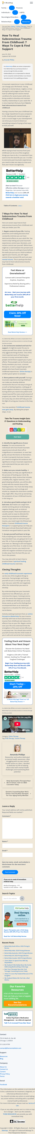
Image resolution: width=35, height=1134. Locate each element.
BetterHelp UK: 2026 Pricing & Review (16, 955)
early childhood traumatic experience (18, 573)
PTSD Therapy (9, 738)
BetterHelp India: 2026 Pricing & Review (17, 950)
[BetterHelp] (17, 176)
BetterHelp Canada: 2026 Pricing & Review (18, 958)
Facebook (3, 1084)
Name (5, 841)
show (19, 206)
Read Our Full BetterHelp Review (15, 936)
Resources (3, 1056)
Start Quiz (17, 437)
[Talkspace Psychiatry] (17, 1014)
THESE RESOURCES (9, 1114)
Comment (6, 816)
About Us (3, 1067)
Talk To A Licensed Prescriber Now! (17, 1023)
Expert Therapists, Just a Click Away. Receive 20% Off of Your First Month (16, 931)
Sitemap (5, 1130)
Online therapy (25, 371)
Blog (1, 1059)
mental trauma (7, 259)
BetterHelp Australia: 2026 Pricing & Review (18, 953)
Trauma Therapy (20, 738)
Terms (2, 1076)
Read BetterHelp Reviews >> (17, 332)
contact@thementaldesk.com (10, 1048)
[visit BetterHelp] (17, 916)
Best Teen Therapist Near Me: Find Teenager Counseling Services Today (16, 970)
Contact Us (4, 1069)
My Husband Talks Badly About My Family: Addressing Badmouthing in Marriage (18, 966)
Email (5, 851)
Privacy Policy (5, 1074)
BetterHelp (9, 66)
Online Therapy (13, 736)
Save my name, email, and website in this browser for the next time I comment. (16, 864)
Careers (3, 1072)
